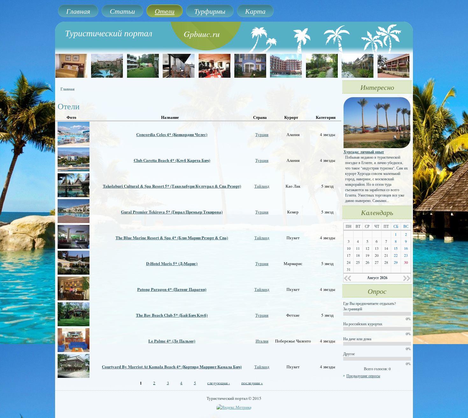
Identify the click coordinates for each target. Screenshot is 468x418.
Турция (261, 134)
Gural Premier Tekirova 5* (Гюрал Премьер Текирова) (172, 212)
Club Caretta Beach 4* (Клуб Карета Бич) (172, 160)
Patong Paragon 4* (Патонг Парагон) (171, 289)
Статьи (122, 11)
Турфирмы (209, 11)
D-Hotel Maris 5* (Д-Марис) (171, 263)
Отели (164, 11)
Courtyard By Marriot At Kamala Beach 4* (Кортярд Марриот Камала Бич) (172, 367)
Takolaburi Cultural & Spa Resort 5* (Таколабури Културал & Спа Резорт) (172, 186)
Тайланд (261, 186)
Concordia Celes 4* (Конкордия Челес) (171, 134)
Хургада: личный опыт (364, 152)
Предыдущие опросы (363, 375)
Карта (255, 11)
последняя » (252, 383)
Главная (78, 11)
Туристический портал (108, 33)
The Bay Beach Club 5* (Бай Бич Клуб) (172, 315)
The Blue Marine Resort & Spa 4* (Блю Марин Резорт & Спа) (172, 237)
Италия (262, 341)
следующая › (218, 383)
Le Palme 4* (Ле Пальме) (171, 341)
